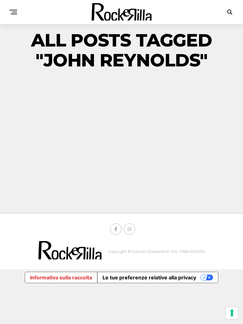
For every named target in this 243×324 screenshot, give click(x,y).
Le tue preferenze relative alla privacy (149, 277)
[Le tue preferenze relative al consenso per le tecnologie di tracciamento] (232, 313)
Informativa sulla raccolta (61, 277)
